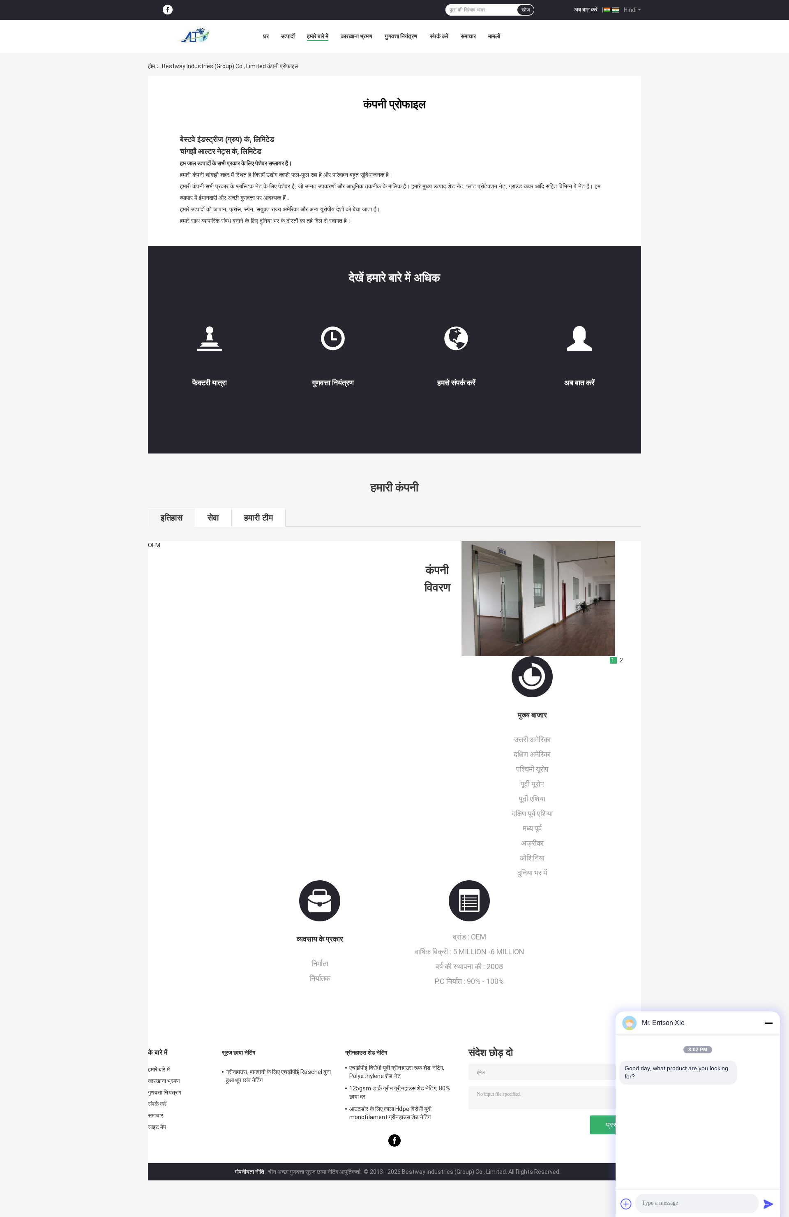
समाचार (468, 36)
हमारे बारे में (317, 36)
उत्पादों (288, 36)
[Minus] (768, 1023)
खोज (525, 10)
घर (266, 36)
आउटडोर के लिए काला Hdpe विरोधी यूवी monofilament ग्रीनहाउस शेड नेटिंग (390, 1113)
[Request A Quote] (579, 338)
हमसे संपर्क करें (456, 382)
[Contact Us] (456, 341)
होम (151, 66)
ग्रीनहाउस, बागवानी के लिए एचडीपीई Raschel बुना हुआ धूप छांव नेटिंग (278, 1076)
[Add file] (626, 1204)
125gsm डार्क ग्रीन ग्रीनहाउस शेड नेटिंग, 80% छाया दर (399, 1092)
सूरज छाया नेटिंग (238, 1052)
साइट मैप (157, 1127)
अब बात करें (586, 9)
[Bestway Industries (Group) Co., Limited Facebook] (167, 10)
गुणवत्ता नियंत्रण (401, 36)
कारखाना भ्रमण (356, 36)
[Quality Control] (332, 341)
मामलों (494, 36)
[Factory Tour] (209, 341)
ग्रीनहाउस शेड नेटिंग (366, 1052)
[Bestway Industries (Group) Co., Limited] (193, 36)
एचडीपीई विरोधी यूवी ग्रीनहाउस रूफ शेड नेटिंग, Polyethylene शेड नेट (396, 1071)
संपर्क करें (439, 36)
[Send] (768, 1204)
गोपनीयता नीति (249, 1171)
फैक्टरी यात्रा (209, 382)
